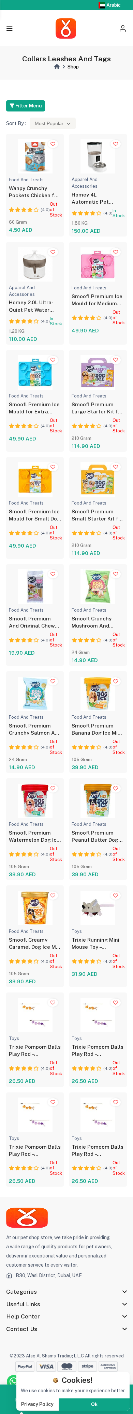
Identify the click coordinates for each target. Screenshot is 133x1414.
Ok (94, 1404)
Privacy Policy (37, 1404)
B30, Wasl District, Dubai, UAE (49, 1275)
